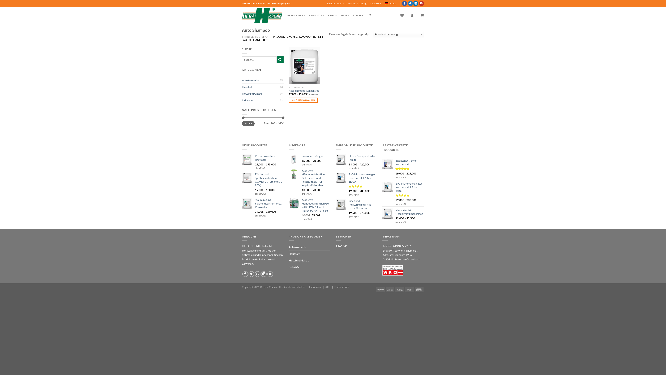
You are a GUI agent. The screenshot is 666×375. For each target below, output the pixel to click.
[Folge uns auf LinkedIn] (415, 3)
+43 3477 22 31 (402, 246)
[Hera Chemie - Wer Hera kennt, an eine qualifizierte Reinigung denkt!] (262, 15)
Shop (343, 15)
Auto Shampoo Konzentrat (304, 90)
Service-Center (334, 3)
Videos (332, 15)
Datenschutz (342, 287)
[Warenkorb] (422, 15)
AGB (328, 287)
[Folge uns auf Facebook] (404, 3)
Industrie (247, 100)
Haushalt (247, 87)
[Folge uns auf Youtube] (421, 3)
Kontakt (359, 15)
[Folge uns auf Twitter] (410, 3)
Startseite (250, 36)
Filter (248, 123)
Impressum (375, 3)
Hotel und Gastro (252, 93)
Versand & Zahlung (357, 3)
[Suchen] (370, 15)
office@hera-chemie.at (403, 250)
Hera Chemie (295, 15)
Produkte (315, 15)
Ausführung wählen (303, 100)
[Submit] (280, 59)
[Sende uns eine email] (258, 274)
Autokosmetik (250, 80)
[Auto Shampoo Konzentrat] (304, 65)
